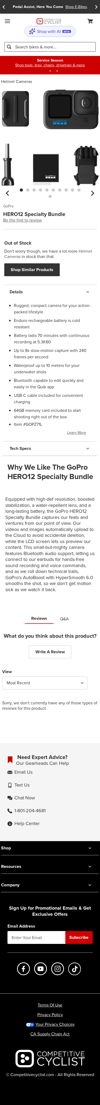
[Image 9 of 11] (72, 190)
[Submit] (9, 47)
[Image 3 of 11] (34, 190)
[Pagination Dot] (43, 71)
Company (10, 885)
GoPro (8, 206)
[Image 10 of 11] (79, 190)
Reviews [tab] (39, 618)
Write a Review (50, 652)
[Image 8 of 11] (66, 190)
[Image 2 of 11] (28, 190)
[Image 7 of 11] (60, 190)
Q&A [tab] (64, 619)
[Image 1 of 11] (21, 190)
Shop (6, 848)
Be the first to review (22, 220)
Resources (11, 866)
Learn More (76, 432)
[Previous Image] (7, 193)
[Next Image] (92, 193)
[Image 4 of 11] (40, 190)
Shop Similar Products (32, 270)
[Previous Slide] (3, 7)
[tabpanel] (50, 676)
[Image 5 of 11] (47, 190)
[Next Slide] (96, 7)
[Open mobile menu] (7, 21)
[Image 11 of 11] (50, 196)
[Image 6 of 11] (53, 190)
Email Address (21, 926)
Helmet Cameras (16, 81)
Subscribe (79, 937)
